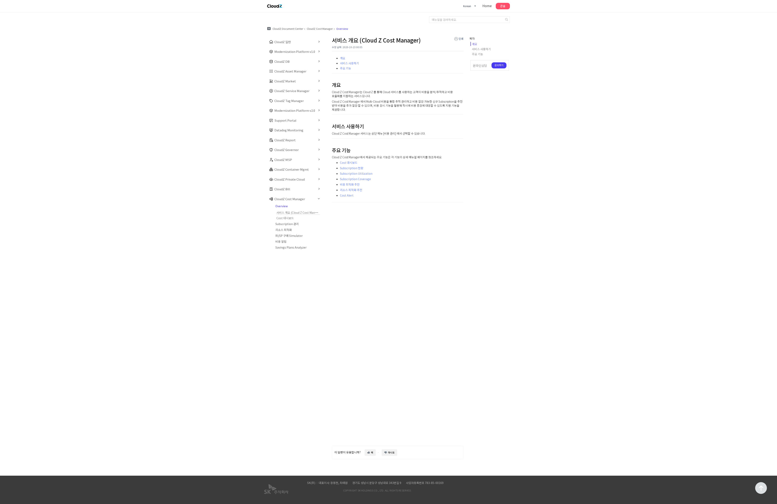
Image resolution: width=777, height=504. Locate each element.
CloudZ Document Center (288, 29)
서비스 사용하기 (349, 63)
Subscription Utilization (356, 173)
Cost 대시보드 (285, 218)
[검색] (507, 20)
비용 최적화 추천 (350, 184)
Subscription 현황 (351, 168)
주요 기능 (345, 68)
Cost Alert (346, 195)
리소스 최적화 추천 (351, 190)
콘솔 (502, 6)
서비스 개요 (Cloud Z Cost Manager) (299, 213)
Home (487, 5)
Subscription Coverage (355, 179)
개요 (342, 58)
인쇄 (461, 38)
